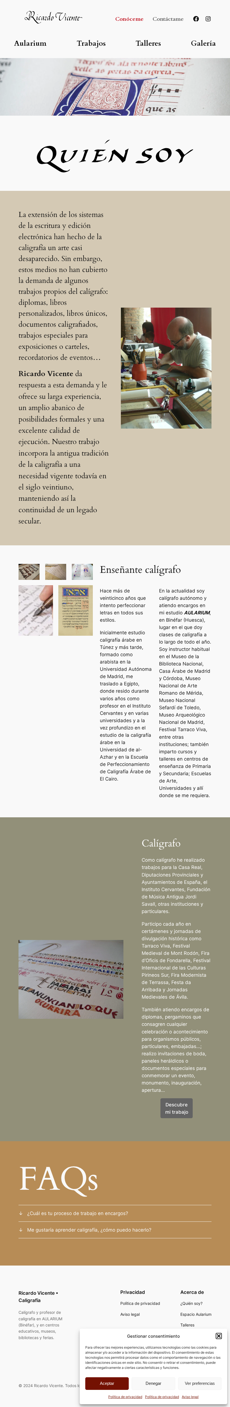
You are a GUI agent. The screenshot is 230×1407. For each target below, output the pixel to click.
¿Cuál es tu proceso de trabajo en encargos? (77, 1213)
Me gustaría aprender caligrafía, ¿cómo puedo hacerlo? (89, 1230)
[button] (219, 1336)
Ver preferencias (200, 1383)
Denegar (153, 1383)
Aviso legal (190, 1397)
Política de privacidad (125, 1397)
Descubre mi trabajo (176, 1108)
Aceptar (107, 1383)
